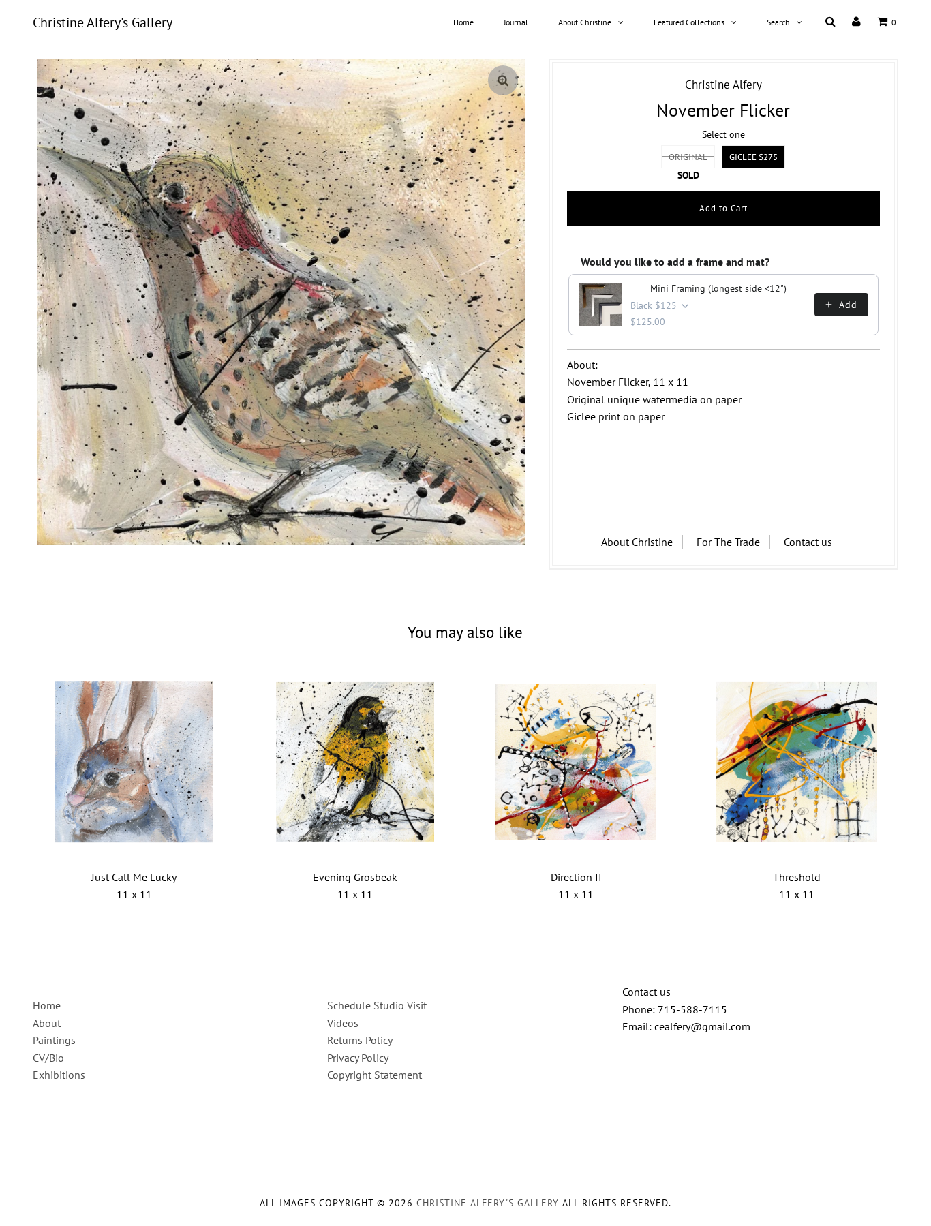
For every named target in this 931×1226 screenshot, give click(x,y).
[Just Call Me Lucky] (134, 762)
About (47, 1023)
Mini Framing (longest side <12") (718, 288)
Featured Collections (689, 22)
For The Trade (728, 542)
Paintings (54, 1040)
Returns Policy (360, 1040)
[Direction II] (575, 762)
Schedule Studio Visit (377, 1005)
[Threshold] (797, 762)
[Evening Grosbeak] (355, 762)
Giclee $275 (753, 157)
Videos (342, 1023)
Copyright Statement (374, 1075)
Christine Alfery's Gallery (102, 22)
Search (778, 22)
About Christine (584, 22)
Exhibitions (59, 1075)
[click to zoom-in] (503, 80)
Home (463, 22)
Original (688, 157)
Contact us (808, 542)
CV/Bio (48, 1057)
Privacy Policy (357, 1057)
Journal (516, 22)
